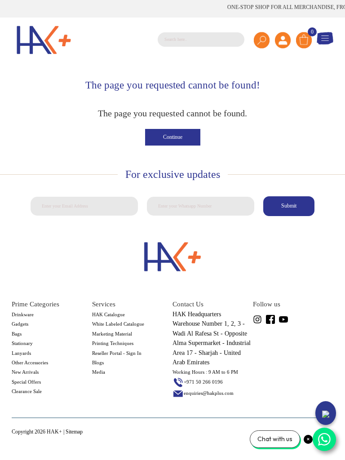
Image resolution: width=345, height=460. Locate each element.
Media (98, 372)
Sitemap (74, 432)
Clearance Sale (27, 391)
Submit (288, 206)
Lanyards (21, 353)
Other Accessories (30, 362)
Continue (172, 137)
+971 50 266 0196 (203, 382)
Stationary (22, 343)
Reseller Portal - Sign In (117, 353)
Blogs (98, 362)
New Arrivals (25, 372)
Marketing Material (112, 333)
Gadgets (20, 324)
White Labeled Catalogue (118, 324)
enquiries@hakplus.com (209, 393)
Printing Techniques (112, 343)
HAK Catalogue (108, 314)
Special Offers (26, 382)
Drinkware (23, 314)
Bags (17, 333)
